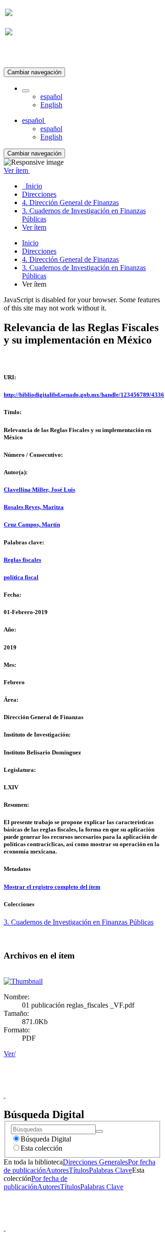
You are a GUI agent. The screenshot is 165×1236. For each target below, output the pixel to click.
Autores (57, 1170)
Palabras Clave (110, 1170)
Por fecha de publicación (35, 1183)
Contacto (63, 1087)
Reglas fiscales (22, 559)
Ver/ (10, 1054)
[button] (25, 90)
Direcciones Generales (95, 1162)
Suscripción (22, 54)
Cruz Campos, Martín (32, 524)
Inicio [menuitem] (32, 186)
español (51, 96)
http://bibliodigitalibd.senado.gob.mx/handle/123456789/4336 (84, 394)
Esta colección (41, 1148)
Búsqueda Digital (46, 1139)
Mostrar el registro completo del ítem (52, 886)
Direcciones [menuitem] (39, 194)
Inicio (30, 243)
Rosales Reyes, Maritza (34, 507)
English (51, 105)
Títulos (79, 1170)
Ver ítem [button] (17, 170)
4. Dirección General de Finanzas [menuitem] (70, 202)
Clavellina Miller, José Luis (39, 489)
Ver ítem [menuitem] (34, 227)
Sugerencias (98, 1087)
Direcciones (39, 251)
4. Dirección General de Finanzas (70, 259)
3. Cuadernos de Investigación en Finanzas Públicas (79, 922)
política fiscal (21, 577)
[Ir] (99, 1131)
